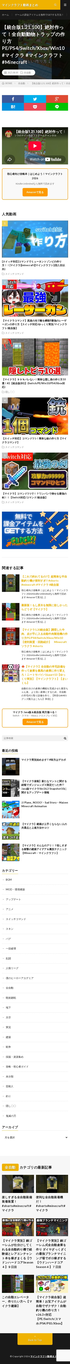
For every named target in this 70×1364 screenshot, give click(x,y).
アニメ (9, 909)
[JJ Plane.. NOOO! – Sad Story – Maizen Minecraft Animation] (10, 809)
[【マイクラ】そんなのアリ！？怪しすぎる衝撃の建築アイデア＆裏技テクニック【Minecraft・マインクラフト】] (10, 852)
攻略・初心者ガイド (17, 1066)
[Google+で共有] (57, 99)
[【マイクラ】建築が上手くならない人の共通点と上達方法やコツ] (10, 831)
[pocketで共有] (35, 107)
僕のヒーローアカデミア (20, 978)
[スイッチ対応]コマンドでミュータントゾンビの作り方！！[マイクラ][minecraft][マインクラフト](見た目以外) (33, 265)
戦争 (8, 1046)
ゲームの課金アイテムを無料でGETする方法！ (39, 14)
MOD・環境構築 (15, 889)
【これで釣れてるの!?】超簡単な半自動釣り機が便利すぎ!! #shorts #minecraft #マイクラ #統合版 (44, 580)
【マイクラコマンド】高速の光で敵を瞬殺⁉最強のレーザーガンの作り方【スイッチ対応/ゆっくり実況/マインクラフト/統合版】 (34, 324)
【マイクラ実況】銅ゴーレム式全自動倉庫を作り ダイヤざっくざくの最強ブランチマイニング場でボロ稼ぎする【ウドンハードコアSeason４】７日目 (51, 1254)
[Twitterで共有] (35, 99)
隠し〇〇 (10, 392)
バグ (8, 938)
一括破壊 (11, 948)
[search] (65, 738)
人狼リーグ (12, 968)
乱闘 (8, 958)
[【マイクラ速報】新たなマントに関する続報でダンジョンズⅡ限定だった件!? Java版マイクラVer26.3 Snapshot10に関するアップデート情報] (10, 788)
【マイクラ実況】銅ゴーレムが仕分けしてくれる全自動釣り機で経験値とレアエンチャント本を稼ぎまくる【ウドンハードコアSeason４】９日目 (17, 1254)
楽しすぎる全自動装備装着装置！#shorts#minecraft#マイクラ (17, 1203)
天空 (8, 1017)
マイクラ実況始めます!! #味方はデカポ (43, 759)
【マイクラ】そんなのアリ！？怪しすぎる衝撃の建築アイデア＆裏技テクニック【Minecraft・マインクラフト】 (44, 849)
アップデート (13, 899)
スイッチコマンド (14, 274)
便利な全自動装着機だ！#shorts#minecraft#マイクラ (50, 1203)
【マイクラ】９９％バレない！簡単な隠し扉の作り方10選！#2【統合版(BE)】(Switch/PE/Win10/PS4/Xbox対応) (34, 383)
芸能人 (9, 1086)
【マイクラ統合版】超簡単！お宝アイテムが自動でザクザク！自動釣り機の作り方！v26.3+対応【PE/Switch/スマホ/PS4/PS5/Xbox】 (51, 1310)
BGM (9, 879)
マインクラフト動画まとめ (45, 1356)
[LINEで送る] (57, 107)
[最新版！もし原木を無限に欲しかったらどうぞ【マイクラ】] (10, 612)
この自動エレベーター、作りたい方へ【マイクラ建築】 (17, 1301)
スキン (9, 928)
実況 (8, 1027)
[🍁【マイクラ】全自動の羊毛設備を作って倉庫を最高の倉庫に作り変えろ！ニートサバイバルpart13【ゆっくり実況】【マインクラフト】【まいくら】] (10, 673)
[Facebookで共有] (13, 99)
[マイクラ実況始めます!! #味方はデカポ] (10, 766)
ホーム (5, 14)
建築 (8, 1037)
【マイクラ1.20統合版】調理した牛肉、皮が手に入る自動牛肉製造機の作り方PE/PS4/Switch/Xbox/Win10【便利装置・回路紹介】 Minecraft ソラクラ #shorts (45, 638)
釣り (8, 1096)
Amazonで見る (35, 192)
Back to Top (35, 1340)
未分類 (9, 1076)
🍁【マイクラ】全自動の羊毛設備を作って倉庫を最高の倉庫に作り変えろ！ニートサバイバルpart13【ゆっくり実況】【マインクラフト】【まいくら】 (44, 674)
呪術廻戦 (11, 997)
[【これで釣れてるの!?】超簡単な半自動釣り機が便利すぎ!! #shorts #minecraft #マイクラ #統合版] (10, 583)
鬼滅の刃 (11, 1115)
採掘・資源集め (15, 1056)
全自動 (27, 72)
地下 (8, 1007)
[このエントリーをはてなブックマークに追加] (13, 107)
